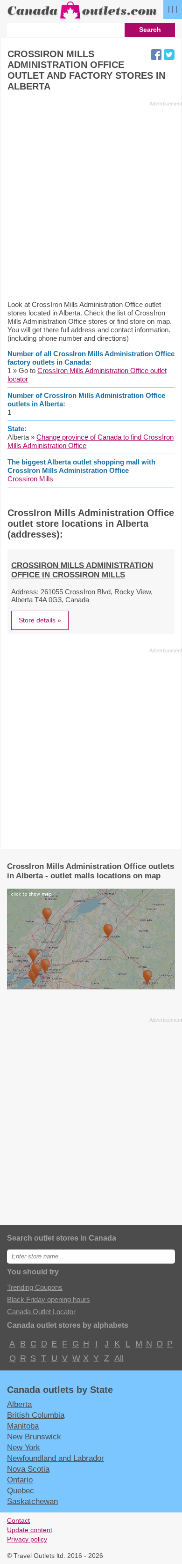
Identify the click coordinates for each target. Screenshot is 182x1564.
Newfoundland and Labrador (55, 1458)
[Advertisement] (91, 200)
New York (23, 1447)
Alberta (19, 1404)
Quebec (20, 1490)
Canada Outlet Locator (41, 1312)
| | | (172, 9)
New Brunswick (34, 1436)
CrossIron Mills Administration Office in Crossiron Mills (82, 570)
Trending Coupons (35, 1287)
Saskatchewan (32, 1501)
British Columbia (35, 1415)
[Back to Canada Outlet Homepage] (82, 19)
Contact (18, 1520)
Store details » (40, 620)
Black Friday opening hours (48, 1299)
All (118, 1358)
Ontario (20, 1479)
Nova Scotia (28, 1469)
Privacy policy (27, 1539)
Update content (29, 1530)
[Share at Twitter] (169, 54)
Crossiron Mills (30, 479)
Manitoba (23, 1426)
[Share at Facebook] (156, 54)
